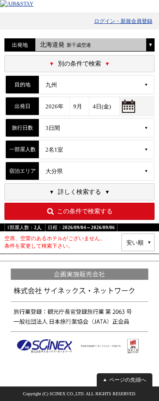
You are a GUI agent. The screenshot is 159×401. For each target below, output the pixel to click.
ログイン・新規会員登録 (123, 21)
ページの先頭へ (127, 380)
